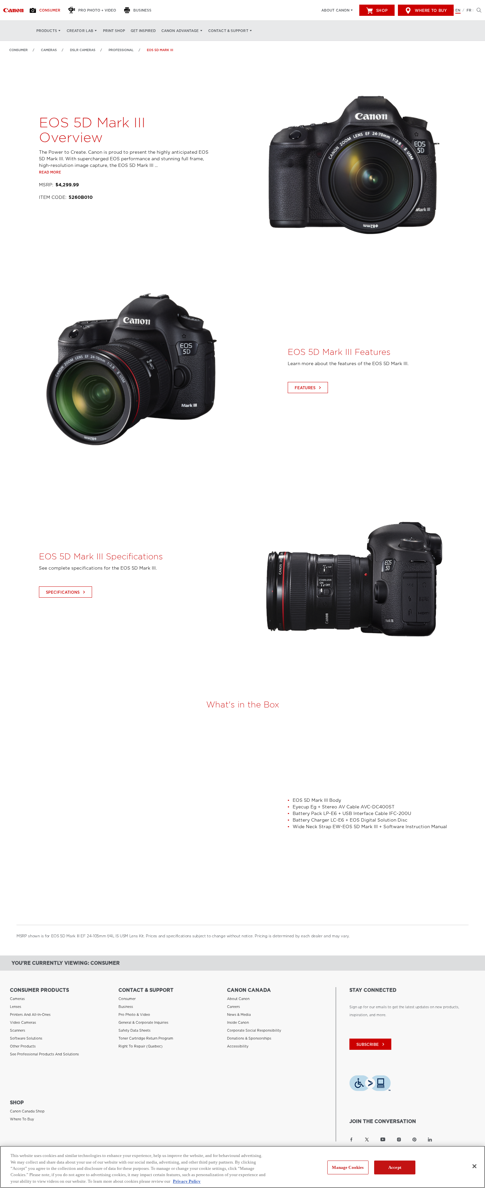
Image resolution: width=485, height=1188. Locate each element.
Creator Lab (80, 31)
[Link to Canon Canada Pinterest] (414, 1139)
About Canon (335, 10)
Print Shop (114, 31)
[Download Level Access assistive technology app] (370, 1084)
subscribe (371, 1044)
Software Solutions (26, 1038)
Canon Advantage (180, 31)
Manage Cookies (348, 1167)
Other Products (23, 1046)
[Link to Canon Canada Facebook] (351, 1139)
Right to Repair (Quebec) (140, 1046)
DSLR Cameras (82, 50)
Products (46, 31)
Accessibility (237, 1046)
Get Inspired (143, 31)
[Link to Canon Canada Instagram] (399, 1139)
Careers (233, 1007)
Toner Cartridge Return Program (145, 1038)
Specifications (66, 592)
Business (125, 1007)
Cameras (49, 50)
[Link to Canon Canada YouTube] (382, 1139)
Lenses (15, 1007)
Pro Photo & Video (134, 1014)
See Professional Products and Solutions (44, 1054)
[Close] (474, 1166)
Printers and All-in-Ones (30, 1014)
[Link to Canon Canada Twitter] (367, 1139)
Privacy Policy (187, 1181)
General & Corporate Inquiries (143, 1022)
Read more (50, 172)
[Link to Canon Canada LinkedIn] (430, 1139)
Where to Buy (431, 10)
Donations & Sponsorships (249, 1038)
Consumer (18, 50)
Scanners (17, 1030)
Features (309, 388)
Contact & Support (228, 31)
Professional (121, 50)
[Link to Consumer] (13, 10)
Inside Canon (238, 1022)
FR (469, 10)
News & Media (239, 1014)
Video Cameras (23, 1022)
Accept (394, 1167)
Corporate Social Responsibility (254, 1030)
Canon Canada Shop (27, 1111)
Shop (381, 10)
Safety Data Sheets (134, 1030)
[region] (242, 1167)
